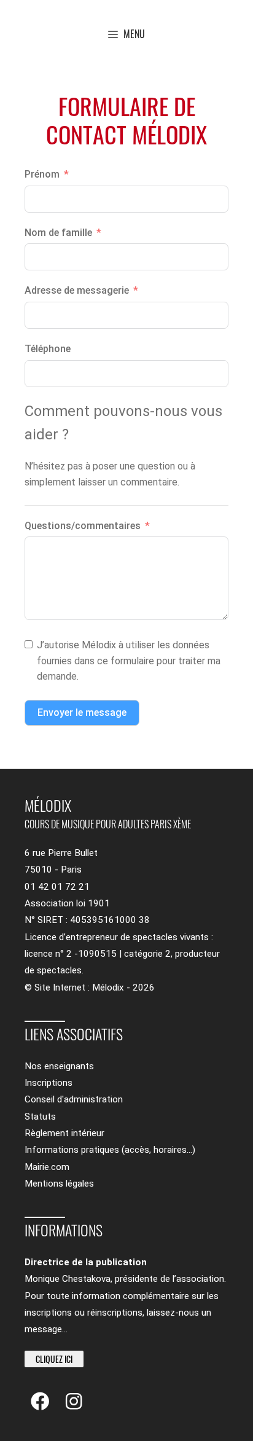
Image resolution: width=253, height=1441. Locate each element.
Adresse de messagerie (77, 290)
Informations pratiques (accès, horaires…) (110, 1149)
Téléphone (48, 349)
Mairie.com (47, 1166)
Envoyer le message (81, 712)
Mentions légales (59, 1183)
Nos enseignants (59, 1066)
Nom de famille (58, 232)
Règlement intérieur (64, 1133)
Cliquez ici (54, 1359)
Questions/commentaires (83, 526)
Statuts (40, 1116)
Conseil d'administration (74, 1099)
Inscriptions (48, 1082)
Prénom (42, 174)
